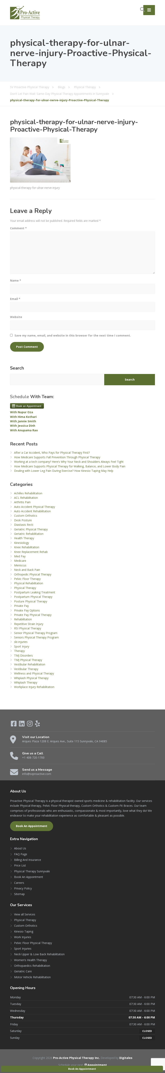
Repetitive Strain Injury (28, 624)
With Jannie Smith (23, 421)
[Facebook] (14, 725)
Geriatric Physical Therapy (31, 529)
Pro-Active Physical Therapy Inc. (77, 1058)
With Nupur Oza (21, 412)
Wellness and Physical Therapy (34, 673)
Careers (19, 883)
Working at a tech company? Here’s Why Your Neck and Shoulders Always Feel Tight (69, 462)
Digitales (125, 1058)
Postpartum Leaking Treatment (34, 592)
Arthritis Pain (22, 502)
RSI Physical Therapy (27, 628)
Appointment (97, 1065)
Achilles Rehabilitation (28, 493)
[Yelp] (37, 725)
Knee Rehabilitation (26, 547)
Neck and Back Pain (27, 570)
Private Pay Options (27, 610)
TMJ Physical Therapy (28, 660)
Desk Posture (23, 520)
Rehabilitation (23, 619)
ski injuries (21, 642)
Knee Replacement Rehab (31, 552)
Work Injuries (22, 937)
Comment (18, 228)
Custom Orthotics (25, 515)
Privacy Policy (23, 888)
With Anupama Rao (24, 430)
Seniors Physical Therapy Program (36, 637)
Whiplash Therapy (25, 682)
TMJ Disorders (23, 655)
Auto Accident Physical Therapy (34, 507)
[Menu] (149, 10)
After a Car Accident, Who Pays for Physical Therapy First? (52, 452)
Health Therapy (24, 538)
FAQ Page (20, 854)
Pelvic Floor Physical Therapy (33, 943)
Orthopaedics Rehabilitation (32, 966)
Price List (20, 865)
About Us (20, 848)
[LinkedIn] (22, 725)
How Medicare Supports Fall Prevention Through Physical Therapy (57, 457)
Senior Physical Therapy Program (35, 633)
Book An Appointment (31, 826)
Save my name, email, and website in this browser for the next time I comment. (72, 335)
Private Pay (21, 606)
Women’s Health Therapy (30, 960)
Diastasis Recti (23, 525)
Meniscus (20, 565)
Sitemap (19, 894)
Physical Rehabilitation (28, 583)
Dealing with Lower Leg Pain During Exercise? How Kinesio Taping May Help (63, 471)
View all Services (24, 914)
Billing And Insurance (27, 860)
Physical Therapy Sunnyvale (32, 871)
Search (17, 368)
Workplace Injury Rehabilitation (34, 687)
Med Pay (20, 556)
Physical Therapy (25, 588)
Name (15, 280)
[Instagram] (30, 725)
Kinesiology (21, 543)
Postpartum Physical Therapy (33, 597)
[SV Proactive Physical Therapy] (25, 12)
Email (15, 299)
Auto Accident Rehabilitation (32, 511)
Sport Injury (21, 646)
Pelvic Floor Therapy (27, 579)
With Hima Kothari (23, 417)
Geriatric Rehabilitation (28, 534)
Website (16, 317)
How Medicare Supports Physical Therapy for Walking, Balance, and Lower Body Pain (69, 466)
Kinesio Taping (23, 931)
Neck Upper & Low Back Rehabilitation (39, 954)
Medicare (20, 561)
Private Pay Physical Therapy (33, 615)
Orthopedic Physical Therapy (32, 574)
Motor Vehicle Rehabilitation (32, 977)
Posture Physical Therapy (30, 601)
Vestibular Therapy (26, 669)
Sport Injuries (22, 948)
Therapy (19, 651)
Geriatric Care (23, 971)
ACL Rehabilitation (26, 498)
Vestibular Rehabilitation (29, 664)
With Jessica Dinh (22, 426)
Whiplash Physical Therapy (31, 678)
